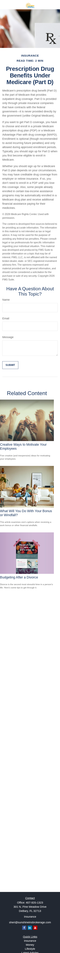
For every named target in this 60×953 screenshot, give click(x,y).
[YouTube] (35, 928)
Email (5, 318)
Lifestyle (30, 948)
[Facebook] (24, 928)
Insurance (30, 940)
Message (8, 337)
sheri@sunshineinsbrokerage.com (30, 922)
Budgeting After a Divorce (19, 577)
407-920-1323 (34, 902)
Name (6, 299)
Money (30, 944)
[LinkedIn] (30, 928)
